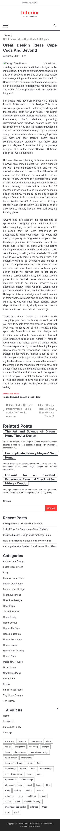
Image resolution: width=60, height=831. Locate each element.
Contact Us (9, 721)
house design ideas (13, 774)
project (43, 796)
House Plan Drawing (13, 650)
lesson (39, 785)
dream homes (11, 758)
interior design (26, 779)
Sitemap (7, 732)
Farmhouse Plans (12, 594)
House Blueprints (12, 634)
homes (23, 768)
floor (38, 763)
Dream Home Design (13, 589)
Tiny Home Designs (13, 695)
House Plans (9, 656)
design (23, 397)
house (33, 768)
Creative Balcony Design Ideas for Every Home (27, 535)
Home (6, 715)
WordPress (35, 826)
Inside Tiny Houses (13, 661)
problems (32, 796)
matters (28, 790)
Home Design (10, 617)
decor (48, 741)
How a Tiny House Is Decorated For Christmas (27, 540)
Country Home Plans (13, 578)
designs (45, 747)
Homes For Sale (11, 628)
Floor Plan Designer (13, 600)
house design (46, 768)
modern (39, 790)
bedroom (22, 741)
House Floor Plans (12, 639)
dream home (20, 752)
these (44, 807)
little (48, 785)
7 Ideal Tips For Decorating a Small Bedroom (26, 529)
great (31, 397)
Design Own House (11, 394)
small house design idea (15, 807)
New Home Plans (12, 673)
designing (33, 747)
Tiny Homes (9, 701)
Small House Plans (13, 689)
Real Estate (9, 678)
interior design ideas (13, 785)
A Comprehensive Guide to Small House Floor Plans (30, 546)
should (8, 801)
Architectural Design (13, 561)
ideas (37, 397)
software (34, 807)
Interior (30, 12)
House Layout (10, 645)
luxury (7, 790)
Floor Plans (9, 606)
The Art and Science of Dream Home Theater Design (30, 433)
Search (7, 501)
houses (29, 774)
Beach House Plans (13, 567)
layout (29, 785)
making (17, 790)
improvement (10, 779)
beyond (15, 397)
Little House (9, 667)
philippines (9, 796)
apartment (9, 741)
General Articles (11, 611)
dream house (26, 758)
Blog (5, 572)
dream (7, 752)
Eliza (23, 56)
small (17, 801)
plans (20, 796)
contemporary (36, 741)
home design (10, 768)
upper (7, 812)
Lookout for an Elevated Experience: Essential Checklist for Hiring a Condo (30, 479)
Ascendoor (47, 823)
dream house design (13, 763)
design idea (20, 747)
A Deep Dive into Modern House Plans (22, 523)
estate (29, 763)
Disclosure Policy (12, 727)
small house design (32, 801)
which (16, 812)
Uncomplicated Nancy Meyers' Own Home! (30, 455)
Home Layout (10, 622)
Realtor (6, 684)
